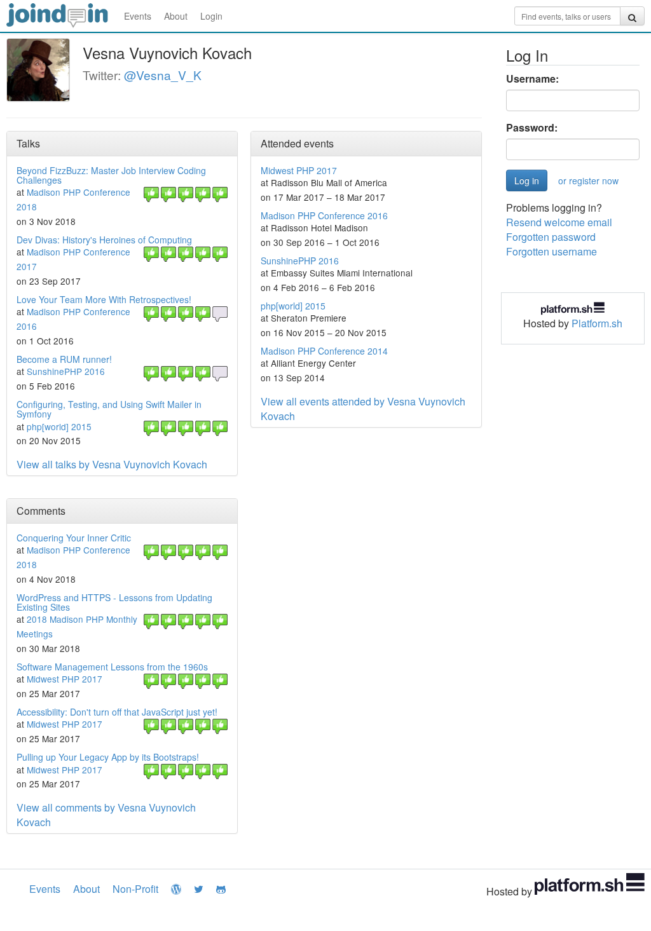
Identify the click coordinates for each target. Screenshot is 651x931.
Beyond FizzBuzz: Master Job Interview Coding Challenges (111, 175)
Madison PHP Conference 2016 (324, 215)
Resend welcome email (559, 222)
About (176, 16)
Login (211, 16)
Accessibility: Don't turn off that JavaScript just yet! (117, 711)
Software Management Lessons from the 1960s (112, 666)
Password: (532, 128)
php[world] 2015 (59, 426)
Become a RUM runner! (64, 359)
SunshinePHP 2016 (66, 371)
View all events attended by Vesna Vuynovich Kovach (363, 408)
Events (137, 16)
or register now (588, 180)
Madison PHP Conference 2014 (324, 350)
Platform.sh (597, 323)
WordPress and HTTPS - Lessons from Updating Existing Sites (114, 602)
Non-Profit (135, 888)
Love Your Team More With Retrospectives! (104, 299)
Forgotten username (551, 251)
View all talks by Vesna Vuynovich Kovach (112, 464)
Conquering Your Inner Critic (74, 537)
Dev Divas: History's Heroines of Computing (104, 239)
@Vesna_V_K (163, 74)
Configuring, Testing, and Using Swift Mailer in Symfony (109, 409)
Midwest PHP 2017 (299, 170)
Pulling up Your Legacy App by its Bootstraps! (108, 757)
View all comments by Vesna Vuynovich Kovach (106, 814)
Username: (532, 79)
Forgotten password (551, 236)
